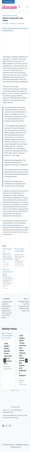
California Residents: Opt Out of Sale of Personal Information (15, 417)
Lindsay (6, 23)
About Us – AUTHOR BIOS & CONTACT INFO (12, 411)
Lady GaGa (14, 15)
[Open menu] (27, 7)
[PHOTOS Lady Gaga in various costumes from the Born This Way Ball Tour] (8, 251)
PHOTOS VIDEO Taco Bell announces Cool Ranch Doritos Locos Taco (23, 305)
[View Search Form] (19, 6)
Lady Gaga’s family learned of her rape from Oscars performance (8, 353)
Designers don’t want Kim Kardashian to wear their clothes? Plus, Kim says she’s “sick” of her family (7, 308)
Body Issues (6, 15)
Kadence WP (16, 447)
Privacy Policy (8, 2)
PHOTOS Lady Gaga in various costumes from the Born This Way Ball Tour (8, 258)
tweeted (13, 95)
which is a (9, 204)
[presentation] (8, 336)
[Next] (26, 361)
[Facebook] (3, 425)
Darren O (8, 366)
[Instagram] (9, 425)
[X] (6, 425)
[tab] (12, 390)
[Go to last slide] (4, 361)
